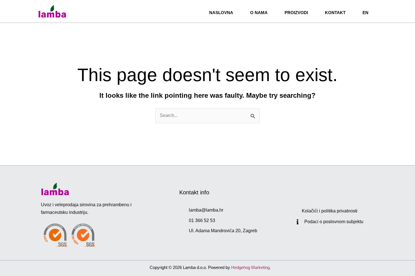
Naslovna (221, 12)
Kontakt (335, 12)
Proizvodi (296, 12)
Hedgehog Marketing (250, 267)
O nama (259, 12)
